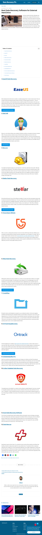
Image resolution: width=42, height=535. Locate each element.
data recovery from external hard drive (21, 343)
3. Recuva (5, 55)
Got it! (33, 532)
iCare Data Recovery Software (12, 413)
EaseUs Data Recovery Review (8, 110)
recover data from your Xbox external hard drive (25, 235)
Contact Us (15, 531)
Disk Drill (5, 113)
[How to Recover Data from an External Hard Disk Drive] (7, 509)
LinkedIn (21, 494)
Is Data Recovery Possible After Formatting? (33, 515)
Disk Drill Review (6, 144)
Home (2, 6)
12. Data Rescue (6, 75)
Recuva (5, 148)
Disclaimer (26, 529)
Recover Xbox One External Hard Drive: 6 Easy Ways (20, 515)
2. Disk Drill (5, 53)
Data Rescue (7, 424)
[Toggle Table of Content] (38, 48)
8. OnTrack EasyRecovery (8, 66)
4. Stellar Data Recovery (7, 57)
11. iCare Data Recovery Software (9, 73)
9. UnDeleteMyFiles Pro (7, 68)
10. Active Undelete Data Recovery (9, 70)
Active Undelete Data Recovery (13, 368)
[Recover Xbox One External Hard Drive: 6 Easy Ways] (21, 509)
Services (25, 526)
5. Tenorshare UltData (7, 59)
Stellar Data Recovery (10, 178)
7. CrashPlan (6, 64)
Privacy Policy (15, 526)
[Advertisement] (10, 38)
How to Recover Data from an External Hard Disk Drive (7, 515)
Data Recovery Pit (9, 2)
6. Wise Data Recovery (7, 62)
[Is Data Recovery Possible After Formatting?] (34, 509)
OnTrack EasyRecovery (10, 324)
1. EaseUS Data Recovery (8, 51)
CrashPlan (6, 293)
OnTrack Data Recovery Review (8, 353)
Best (5, 6)
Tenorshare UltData (9, 213)
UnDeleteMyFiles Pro (9, 357)
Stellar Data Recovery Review (8, 209)
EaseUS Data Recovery (9, 79)
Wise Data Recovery (9, 259)
